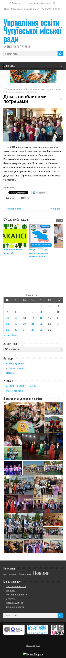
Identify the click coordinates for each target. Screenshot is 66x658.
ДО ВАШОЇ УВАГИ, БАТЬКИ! (21, 386)
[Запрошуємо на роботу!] (16, 236)
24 (58, 324)
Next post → (56, 208)
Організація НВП (15, 602)
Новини (10, 372)
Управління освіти (16, 586)
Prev (6, 629)
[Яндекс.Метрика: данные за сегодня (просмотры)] (33, 654)
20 (24, 324)
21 (32, 324)
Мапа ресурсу (33, 645)
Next (60, 629)
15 (41, 318)
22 (41, 324)
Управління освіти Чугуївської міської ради (32, 30)
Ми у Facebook (14, 390)
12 (16, 318)
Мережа (10, 590)
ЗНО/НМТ (11, 598)
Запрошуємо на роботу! (12, 251)
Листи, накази (16, 368)
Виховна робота (15, 606)
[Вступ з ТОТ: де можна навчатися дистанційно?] (41, 236)
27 (24, 329)
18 (7, 324)
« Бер (6, 335)
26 (16, 329)
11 (7, 318)
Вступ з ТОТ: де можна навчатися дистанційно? (39, 253)
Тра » (15, 335)
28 (32, 329)
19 (16, 324)
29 (41, 329)
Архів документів (15, 363)
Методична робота (16, 594)
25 (7, 329)
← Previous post (12, 208)
